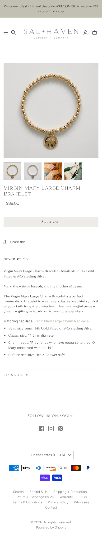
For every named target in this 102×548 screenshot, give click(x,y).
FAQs (83, 497)
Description (16, 259)
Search (18, 492)
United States (48, 455)
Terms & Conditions (27, 502)
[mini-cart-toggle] (94, 32)
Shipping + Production (70, 492)
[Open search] (13, 32)
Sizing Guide (16, 375)
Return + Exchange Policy (34, 497)
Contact (51, 507)
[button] (51, 320)
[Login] (85, 32)
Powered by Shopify (51, 527)
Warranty (66, 497)
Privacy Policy (58, 502)
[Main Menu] (6, 32)
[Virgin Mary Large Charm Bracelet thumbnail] (12, 171)
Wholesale (81, 502)
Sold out (51, 222)
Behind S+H (38, 492)
